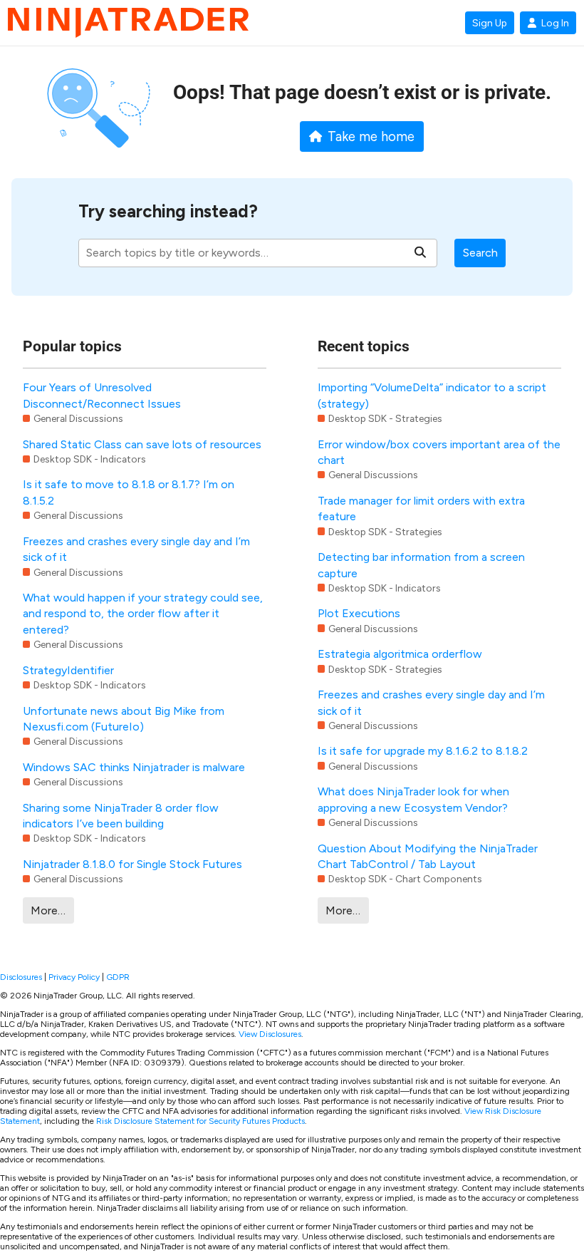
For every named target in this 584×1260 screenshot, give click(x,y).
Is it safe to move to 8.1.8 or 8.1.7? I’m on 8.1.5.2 (128, 492)
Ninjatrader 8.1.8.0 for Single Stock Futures (132, 864)
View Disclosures (270, 1034)
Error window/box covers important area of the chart (439, 452)
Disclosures (21, 977)
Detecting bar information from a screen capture (421, 564)
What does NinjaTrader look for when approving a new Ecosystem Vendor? (413, 799)
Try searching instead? (168, 211)
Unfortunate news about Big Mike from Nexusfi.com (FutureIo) (123, 718)
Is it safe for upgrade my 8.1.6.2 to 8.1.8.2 (423, 751)
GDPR (118, 977)
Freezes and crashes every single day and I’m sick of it (136, 549)
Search (480, 252)
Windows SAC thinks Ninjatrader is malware (134, 767)
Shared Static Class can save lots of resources (142, 444)
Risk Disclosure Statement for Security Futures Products (200, 1121)
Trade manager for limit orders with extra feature (421, 508)
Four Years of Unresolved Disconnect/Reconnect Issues (102, 395)
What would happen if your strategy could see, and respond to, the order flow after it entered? (143, 613)
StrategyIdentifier (68, 670)
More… (48, 910)
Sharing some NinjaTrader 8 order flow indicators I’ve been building (121, 815)
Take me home (371, 137)
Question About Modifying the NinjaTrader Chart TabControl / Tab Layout (428, 856)
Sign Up (489, 23)
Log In (555, 23)
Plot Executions (359, 613)
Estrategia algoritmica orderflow (400, 654)
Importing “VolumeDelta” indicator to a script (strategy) (432, 395)
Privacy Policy (74, 977)
